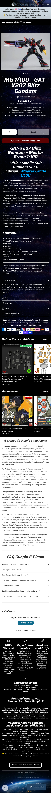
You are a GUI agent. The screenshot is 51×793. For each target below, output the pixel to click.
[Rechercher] (7, 3)
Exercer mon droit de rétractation (25, 765)
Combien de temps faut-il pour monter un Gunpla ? (21, 591)
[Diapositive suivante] (46, 364)
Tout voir (45, 339)
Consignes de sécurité (12, 314)
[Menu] (2, 3)
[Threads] (32, 783)
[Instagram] (16, 783)
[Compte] (43, 3)
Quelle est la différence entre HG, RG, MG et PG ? (20, 580)
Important (8, 303)
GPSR (7, 308)
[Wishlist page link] (38, 3)
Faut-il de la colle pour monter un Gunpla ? (18, 564)
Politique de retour (11, 280)
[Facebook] (11, 783)
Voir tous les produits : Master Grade (16, 22)
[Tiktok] (24, 783)
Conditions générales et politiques (25, 777)
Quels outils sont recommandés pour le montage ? (20, 596)
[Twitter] (28, 783)
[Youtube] (20, 783)
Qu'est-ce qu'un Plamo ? (11, 585)
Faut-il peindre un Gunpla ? (12, 569)
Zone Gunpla (29, 772)
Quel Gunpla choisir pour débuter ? (15, 575)
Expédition (8, 298)
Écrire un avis (26, 622)
